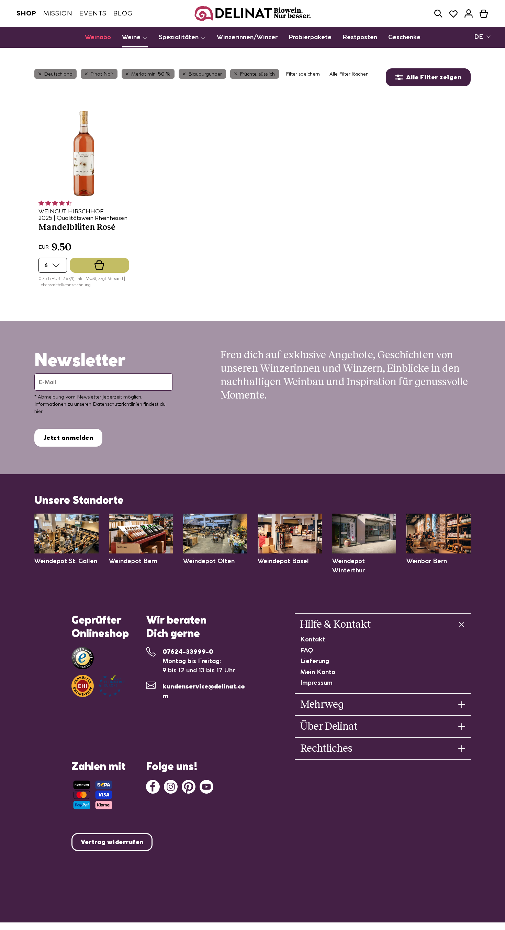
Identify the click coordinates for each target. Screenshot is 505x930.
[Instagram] (171, 786)
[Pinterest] (188, 786)
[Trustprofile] (98, 686)
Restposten (360, 37)
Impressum (316, 682)
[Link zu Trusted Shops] (82, 658)
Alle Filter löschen (349, 74)
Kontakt (312, 639)
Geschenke (404, 37)
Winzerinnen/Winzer (247, 37)
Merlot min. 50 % (150, 74)
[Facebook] (153, 786)
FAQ (306, 650)
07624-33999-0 (187, 652)
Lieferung (314, 661)
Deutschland (58, 74)
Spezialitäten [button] (179, 37)
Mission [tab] (57, 13)
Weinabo (98, 37)
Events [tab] (92, 13)
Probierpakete (310, 37)
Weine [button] (132, 37)
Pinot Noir (101, 74)
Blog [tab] (122, 13)
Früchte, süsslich (257, 74)
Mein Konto (317, 672)
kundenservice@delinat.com (203, 691)
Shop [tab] (26, 13)
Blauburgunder (205, 74)
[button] (438, 13)
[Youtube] (206, 786)
